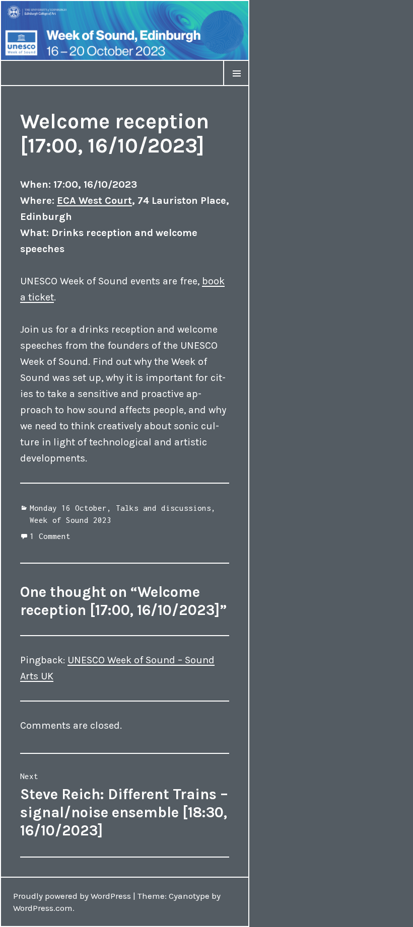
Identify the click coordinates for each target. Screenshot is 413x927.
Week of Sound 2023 (70, 519)
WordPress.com (43, 908)
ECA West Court (94, 200)
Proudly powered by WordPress (72, 896)
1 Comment (50, 535)
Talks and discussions (163, 507)
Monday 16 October (68, 507)
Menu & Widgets (236, 85)
